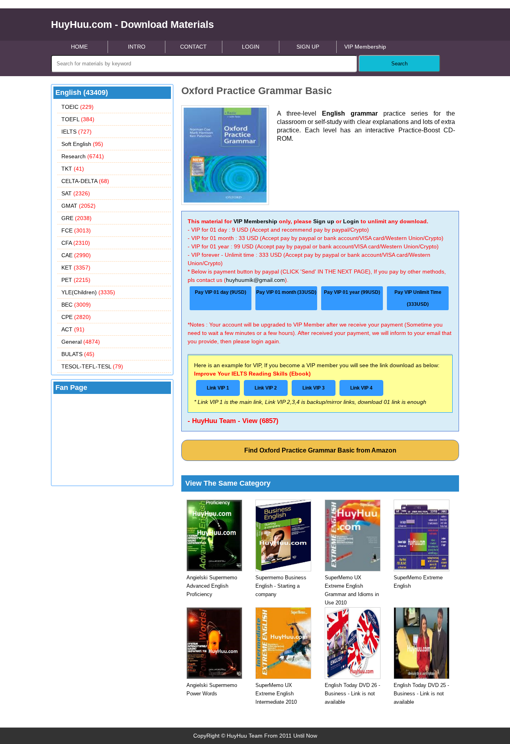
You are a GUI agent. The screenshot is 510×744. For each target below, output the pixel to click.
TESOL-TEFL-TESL (92, 366)
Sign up (323, 221)
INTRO (136, 46)
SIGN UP (307, 46)
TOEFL (77, 119)
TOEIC (77, 107)
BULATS (77, 354)
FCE (76, 230)
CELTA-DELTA (85, 181)
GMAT (78, 206)
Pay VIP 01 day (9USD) (220, 292)
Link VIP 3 (313, 388)
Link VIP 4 (361, 388)
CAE (76, 255)
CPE (76, 317)
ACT (72, 329)
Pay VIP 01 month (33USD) (286, 292)
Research (82, 156)
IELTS (76, 131)
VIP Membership (365, 46)
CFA (75, 243)
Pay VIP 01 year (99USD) (352, 292)
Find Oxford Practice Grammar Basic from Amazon (320, 450)
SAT (75, 193)
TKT (72, 168)
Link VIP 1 (218, 388)
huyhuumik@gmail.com (255, 280)
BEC (76, 304)
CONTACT (193, 46)
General (80, 342)
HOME (79, 46)
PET (75, 280)
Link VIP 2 (266, 388)
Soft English (82, 144)
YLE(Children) (88, 292)
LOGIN (250, 46)
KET (75, 267)
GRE (76, 218)
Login (351, 221)
